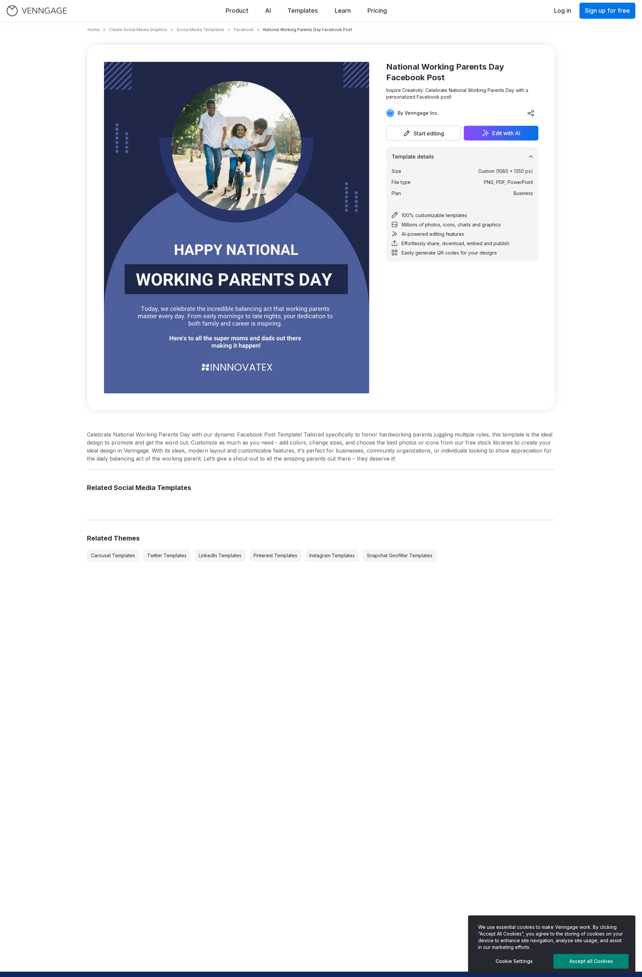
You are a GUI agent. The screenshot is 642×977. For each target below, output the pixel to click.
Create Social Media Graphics (138, 29)
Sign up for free (607, 10)
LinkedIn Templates (220, 555)
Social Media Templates (200, 29)
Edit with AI (506, 133)
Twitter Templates (167, 555)
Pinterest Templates (275, 555)
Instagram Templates (332, 555)
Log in (562, 10)
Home (94, 29)
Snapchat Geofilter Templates (399, 555)
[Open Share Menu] (531, 113)
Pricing (377, 10)
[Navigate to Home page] (37, 10)
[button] (423, 133)
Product (237, 10)
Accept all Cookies (591, 961)
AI (268, 10)
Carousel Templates (113, 555)
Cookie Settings (514, 961)
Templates (303, 10)
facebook (244, 29)
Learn (343, 10)
